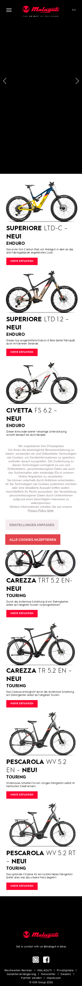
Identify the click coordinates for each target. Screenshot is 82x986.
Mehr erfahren (22, 261)
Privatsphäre (65, 970)
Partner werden (31, 978)
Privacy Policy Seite (41, 510)
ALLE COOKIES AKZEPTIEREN (32, 539)
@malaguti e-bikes (55, 947)
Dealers (66, 974)
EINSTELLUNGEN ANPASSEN (31, 525)
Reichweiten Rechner (18, 970)
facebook (46, 960)
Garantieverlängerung (21, 974)
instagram (36, 960)
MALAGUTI (44, 970)
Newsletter (48, 974)
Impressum (54, 978)
